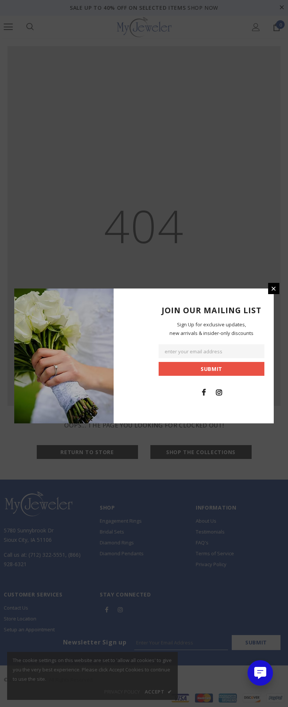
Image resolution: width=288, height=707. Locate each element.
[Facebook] (203, 392)
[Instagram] (219, 392)
